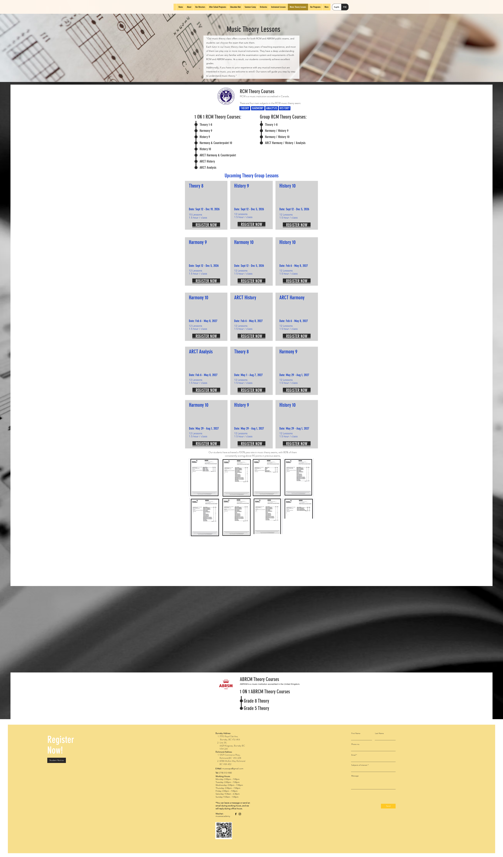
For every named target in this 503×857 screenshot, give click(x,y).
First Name (355, 733)
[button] (56, 760)
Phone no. (355, 744)
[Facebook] (235, 814)
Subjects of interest (359, 765)
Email (353, 755)
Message (355, 776)
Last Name (379, 733)
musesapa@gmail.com (232, 768)
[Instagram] (239, 814)
